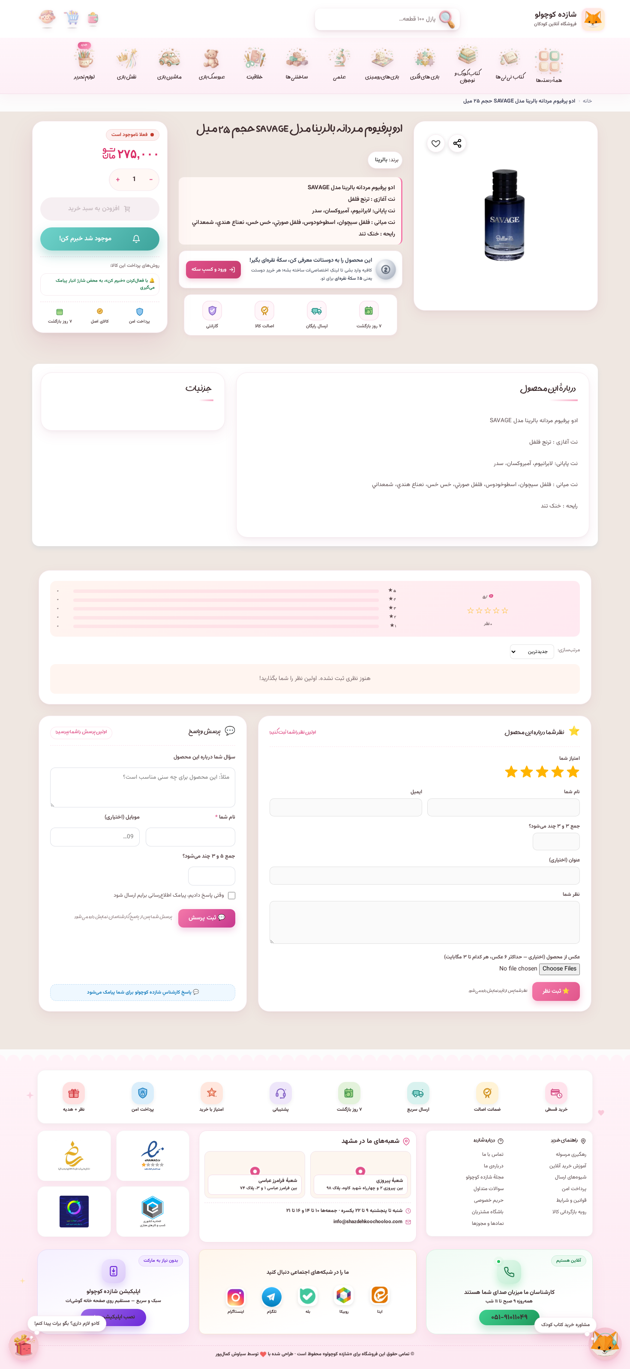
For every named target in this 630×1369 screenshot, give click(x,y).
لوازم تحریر (84, 62)
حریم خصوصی (489, 1200)
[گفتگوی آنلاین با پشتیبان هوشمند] (605, 1344)
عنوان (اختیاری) (564, 860)
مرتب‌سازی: (569, 650)
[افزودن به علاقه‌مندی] (436, 143)
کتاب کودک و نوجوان (467, 78)
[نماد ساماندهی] (74, 1155)
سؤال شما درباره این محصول (204, 757)
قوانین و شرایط (571, 1200)
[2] (557, 772)
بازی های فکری (424, 78)
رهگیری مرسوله (571, 1154)
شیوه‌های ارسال (570, 1177)
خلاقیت (254, 78)
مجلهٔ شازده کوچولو (485, 1177)
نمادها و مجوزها (488, 1223)
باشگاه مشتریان (488, 1212)
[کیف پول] (93, 19)
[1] (573, 772)
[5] (511, 772)
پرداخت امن (574, 1189)
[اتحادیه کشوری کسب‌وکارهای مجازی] (153, 1211)
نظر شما (571, 894)
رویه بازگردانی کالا (569, 1212)
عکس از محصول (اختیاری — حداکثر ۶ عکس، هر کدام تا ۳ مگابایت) (512, 957)
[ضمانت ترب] (74, 1211)
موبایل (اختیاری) (122, 817)
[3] (542, 772)
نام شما (572, 792)
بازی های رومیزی (382, 78)
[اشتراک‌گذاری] (457, 143)
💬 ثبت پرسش (207, 918)
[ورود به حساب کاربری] (47, 19)
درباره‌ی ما (494, 1166)
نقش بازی (126, 78)
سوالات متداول (489, 1189)
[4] (527, 772)
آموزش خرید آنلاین (567, 1166)
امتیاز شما (569, 758)
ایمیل (416, 792)
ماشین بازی (169, 78)
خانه (587, 101)
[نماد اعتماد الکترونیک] (153, 1155)
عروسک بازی (212, 78)
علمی (339, 78)
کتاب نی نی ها (510, 78)
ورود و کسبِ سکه (209, 269)
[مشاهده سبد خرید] (71, 19)
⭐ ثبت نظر (556, 991)
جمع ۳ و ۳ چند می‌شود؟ (554, 826)
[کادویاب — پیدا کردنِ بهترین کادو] (23, 1345)
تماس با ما (493, 1154)
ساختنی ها (297, 78)
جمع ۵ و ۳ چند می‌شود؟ (209, 856)
